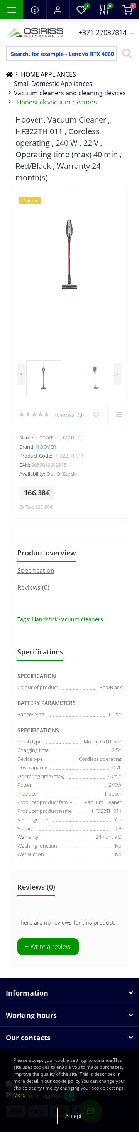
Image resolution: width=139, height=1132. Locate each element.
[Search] (125, 53)
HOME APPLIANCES (48, 74)
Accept (73, 1116)
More (19, 1095)
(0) (81, 414)
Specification (35, 570)
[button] (58, 9)
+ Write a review (48, 946)
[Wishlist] (95, 414)
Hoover (46, 446)
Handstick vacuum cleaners (57, 102)
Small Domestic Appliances (53, 83)
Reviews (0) (33, 587)
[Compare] (119, 414)
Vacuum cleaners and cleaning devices (70, 93)
